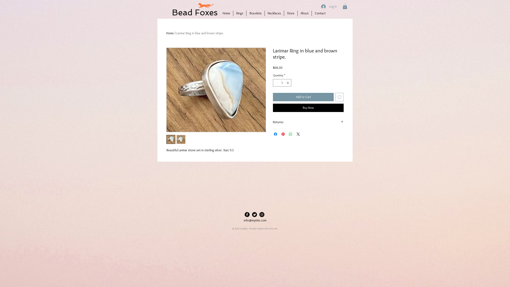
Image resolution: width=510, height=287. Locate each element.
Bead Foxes (195, 12)
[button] (345, 6)
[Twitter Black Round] (254, 214)
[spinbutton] (282, 82)
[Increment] (288, 82)
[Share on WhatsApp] (290, 134)
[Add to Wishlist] (339, 97)
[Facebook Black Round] (247, 214)
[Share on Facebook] (275, 134)
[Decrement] (276, 82)
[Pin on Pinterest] (283, 134)
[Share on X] (298, 134)
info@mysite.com (255, 220)
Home (170, 33)
